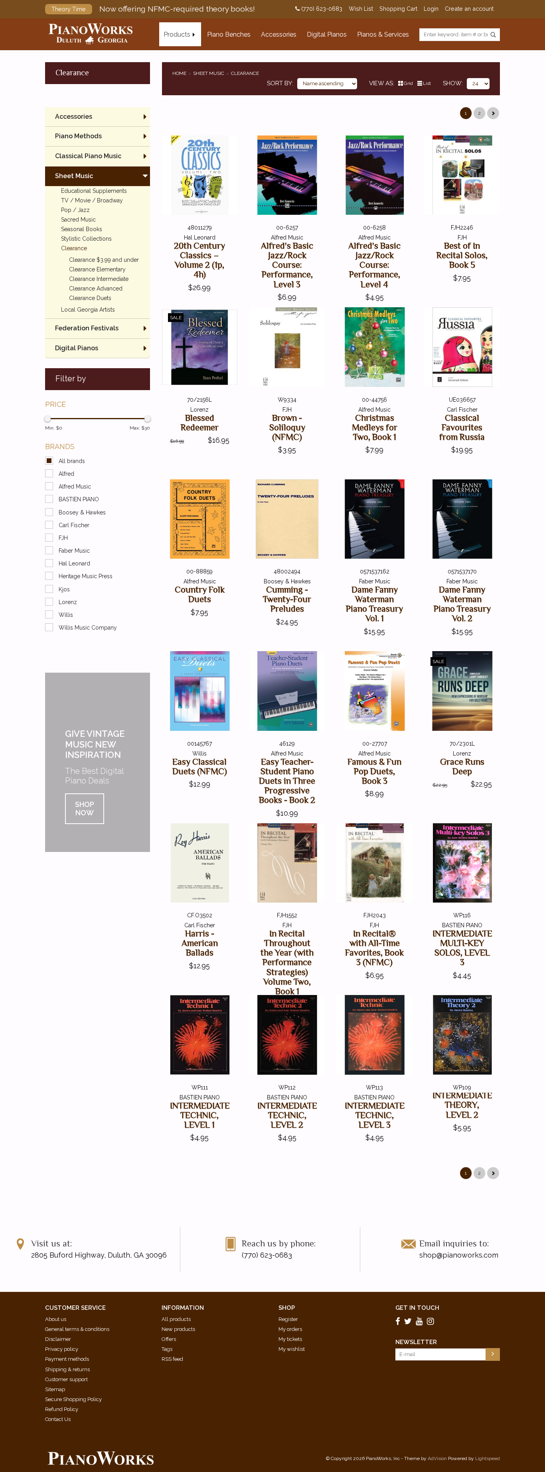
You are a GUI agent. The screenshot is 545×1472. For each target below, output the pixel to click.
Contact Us (58, 1419)
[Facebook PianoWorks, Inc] (399, 1321)
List (427, 83)
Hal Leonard (74, 563)
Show (452, 83)
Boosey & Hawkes (82, 512)
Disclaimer (58, 1339)
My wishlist (291, 1349)
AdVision (437, 1458)
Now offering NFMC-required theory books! (153, 8)
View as (381, 83)
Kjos (64, 589)
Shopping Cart (398, 9)
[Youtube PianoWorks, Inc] (420, 1321)
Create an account (469, 9)
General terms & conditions (77, 1329)
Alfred (66, 474)
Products (177, 34)
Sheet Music (208, 73)
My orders (290, 1329)
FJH (63, 538)
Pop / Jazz (75, 210)
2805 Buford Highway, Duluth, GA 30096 (99, 1255)
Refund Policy (61, 1409)
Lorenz (68, 602)
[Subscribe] (493, 1354)
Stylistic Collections (86, 239)
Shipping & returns (67, 1369)
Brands (60, 446)
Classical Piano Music (88, 156)
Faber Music (74, 551)
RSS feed (172, 1359)
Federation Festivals (86, 328)
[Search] (493, 35)
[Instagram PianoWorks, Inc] (431, 1321)
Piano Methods (78, 136)
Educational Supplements (94, 191)
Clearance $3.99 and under (104, 260)
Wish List (361, 9)
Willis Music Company (88, 627)
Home (179, 73)
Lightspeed (487, 1458)
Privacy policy (61, 1349)
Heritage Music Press (86, 576)
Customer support (66, 1379)
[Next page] (493, 113)
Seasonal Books (81, 229)
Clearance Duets (90, 298)
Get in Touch (417, 1307)
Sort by (279, 83)
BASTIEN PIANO (79, 499)
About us (55, 1319)
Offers (169, 1339)
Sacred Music (78, 219)
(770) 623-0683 (321, 9)
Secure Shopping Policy (73, 1399)
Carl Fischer (74, 525)
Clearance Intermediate (98, 279)
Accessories (278, 34)
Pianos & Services (383, 34)
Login (431, 9)
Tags (167, 1349)
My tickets (290, 1339)
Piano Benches (229, 34)
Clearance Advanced (95, 288)
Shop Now (84, 808)
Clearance (245, 73)
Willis (66, 615)
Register (288, 1319)
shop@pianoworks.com (458, 1255)
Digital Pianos (327, 34)
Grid (408, 83)
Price (55, 404)
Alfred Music (75, 486)
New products (178, 1329)
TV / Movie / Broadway (92, 200)
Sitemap (55, 1389)
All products (176, 1319)
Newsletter (416, 1342)
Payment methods (67, 1359)
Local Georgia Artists (88, 309)
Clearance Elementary (97, 269)
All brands (72, 461)
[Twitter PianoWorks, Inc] (409, 1321)
